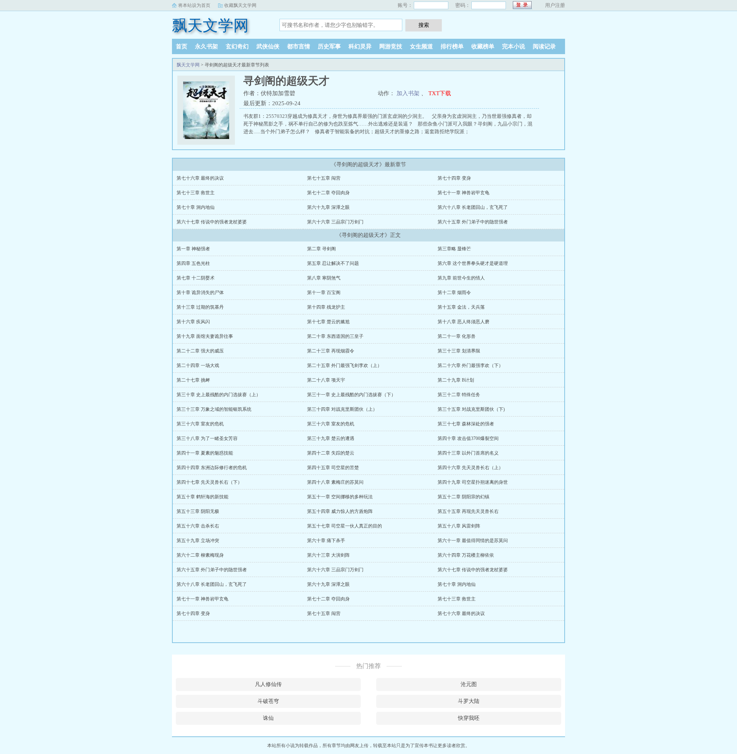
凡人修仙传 (268, 684)
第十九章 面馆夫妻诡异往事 (205, 336)
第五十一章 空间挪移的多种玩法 (340, 496)
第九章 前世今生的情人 (461, 278)
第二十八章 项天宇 (326, 380)
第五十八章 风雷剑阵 (459, 526)
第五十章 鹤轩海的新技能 (202, 496)
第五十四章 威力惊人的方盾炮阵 (340, 511)
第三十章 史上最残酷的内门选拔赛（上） (219, 394)
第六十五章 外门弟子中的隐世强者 (473, 222)
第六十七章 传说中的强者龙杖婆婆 (212, 222)
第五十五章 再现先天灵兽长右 (468, 511)
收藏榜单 (482, 46)
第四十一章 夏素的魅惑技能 (205, 453)
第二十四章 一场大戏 (198, 365)
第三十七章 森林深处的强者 (466, 424)
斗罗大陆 (468, 701)
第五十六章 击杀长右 (198, 526)
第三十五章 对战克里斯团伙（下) (471, 409)
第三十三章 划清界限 (459, 351)
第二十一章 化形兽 (457, 336)
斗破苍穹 (268, 701)
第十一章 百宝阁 (323, 292)
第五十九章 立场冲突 (198, 540)
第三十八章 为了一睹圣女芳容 (207, 438)
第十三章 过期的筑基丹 (200, 307)
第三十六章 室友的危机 (200, 424)
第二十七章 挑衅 (193, 380)
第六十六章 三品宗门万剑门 (335, 222)
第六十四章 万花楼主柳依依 (466, 555)
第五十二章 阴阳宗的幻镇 (463, 496)
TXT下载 (439, 93)
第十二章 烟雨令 (454, 292)
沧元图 (469, 684)
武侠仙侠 (267, 46)
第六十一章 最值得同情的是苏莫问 (473, 540)
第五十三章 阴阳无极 (198, 511)
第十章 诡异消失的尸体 (200, 292)
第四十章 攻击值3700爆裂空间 (468, 438)
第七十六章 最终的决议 (200, 178)
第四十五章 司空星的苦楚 (333, 467)
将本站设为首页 (194, 5)
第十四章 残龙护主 (326, 307)
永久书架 (206, 46)
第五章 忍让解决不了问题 (333, 263)
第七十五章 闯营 (323, 178)
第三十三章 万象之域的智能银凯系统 (214, 409)
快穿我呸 (468, 718)
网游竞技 (390, 46)
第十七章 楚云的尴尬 (328, 321)
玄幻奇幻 (237, 46)
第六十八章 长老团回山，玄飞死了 (473, 207)
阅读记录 (544, 46)
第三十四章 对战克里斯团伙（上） (342, 409)
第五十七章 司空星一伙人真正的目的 (344, 526)
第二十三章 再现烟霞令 (330, 351)
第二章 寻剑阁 (321, 248)
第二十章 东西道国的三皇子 (335, 336)
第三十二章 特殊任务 (459, 394)
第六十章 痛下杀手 (326, 540)
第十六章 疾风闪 (193, 321)
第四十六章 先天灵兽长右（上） (470, 467)
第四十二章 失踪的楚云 (330, 453)
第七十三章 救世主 (196, 192)
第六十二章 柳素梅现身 (200, 555)
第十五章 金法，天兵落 (461, 307)
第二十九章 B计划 (456, 380)
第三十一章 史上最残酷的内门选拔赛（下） (351, 394)
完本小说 (513, 46)
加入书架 (408, 93)
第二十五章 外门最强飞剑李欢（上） (344, 365)
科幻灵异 (360, 46)
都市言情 (298, 46)
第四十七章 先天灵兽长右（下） (209, 482)
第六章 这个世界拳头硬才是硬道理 (473, 263)
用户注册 (555, 5)
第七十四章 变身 (454, 178)
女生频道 (421, 46)
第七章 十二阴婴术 (196, 278)
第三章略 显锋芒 (454, 248)
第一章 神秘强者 (193, 248)
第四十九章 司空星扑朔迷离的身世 (473, 482)
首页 (181, 46)
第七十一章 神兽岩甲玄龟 (463, 192)
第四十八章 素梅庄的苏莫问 (335, 482)
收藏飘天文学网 (240, 5)
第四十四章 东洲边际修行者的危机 (212, 467)
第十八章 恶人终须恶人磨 (463, 321)
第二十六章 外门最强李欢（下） (470, 365)
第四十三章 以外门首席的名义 (468, 453)
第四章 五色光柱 (193, 263)
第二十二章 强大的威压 (200, 351)
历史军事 (329, 46)
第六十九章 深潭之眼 (328, 207)
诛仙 (268, 718)
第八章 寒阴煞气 (323, 278)
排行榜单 (452, 46)
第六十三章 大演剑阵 (328, 555)
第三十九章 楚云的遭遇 (330, 438)
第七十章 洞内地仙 (196, 207)
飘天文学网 (210, 25)
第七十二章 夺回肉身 (328, 192)
